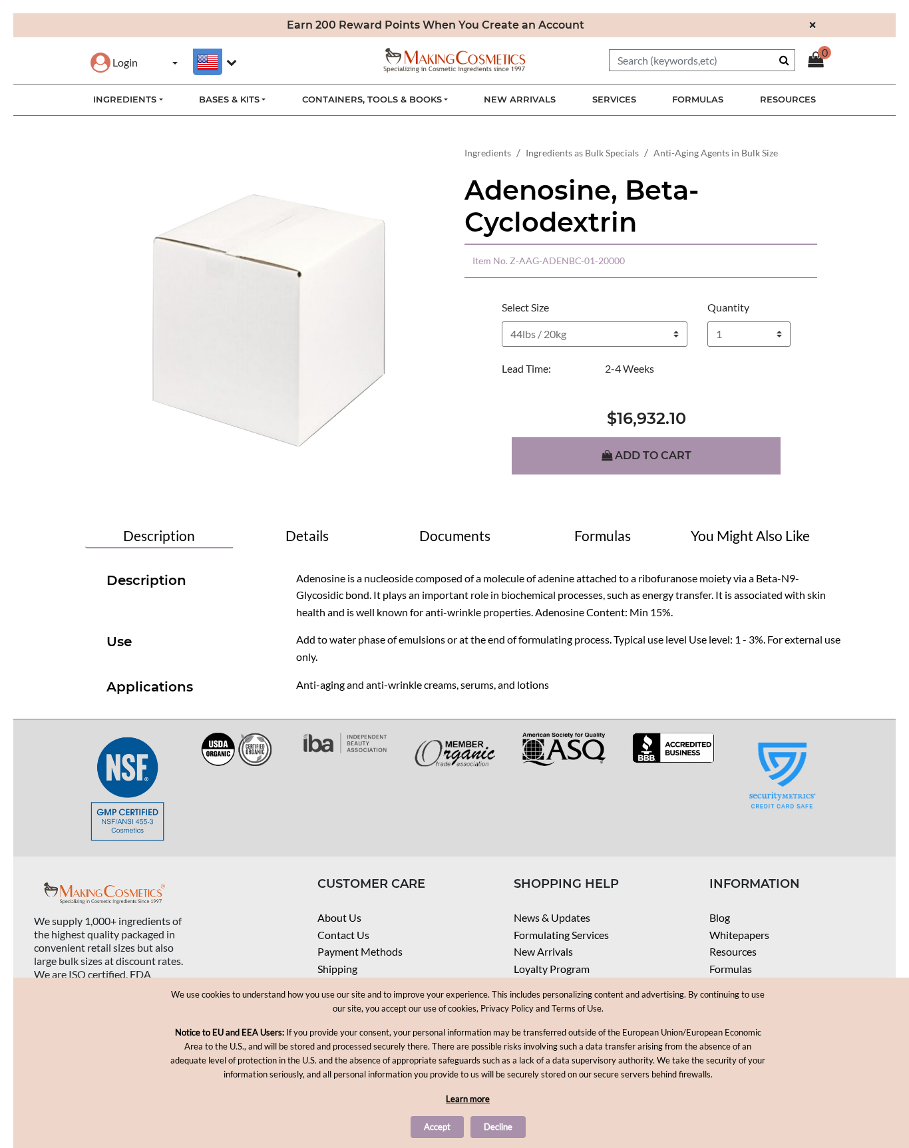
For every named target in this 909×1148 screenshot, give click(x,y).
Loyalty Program (552, 968)
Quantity (728, 307)
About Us (339, 917)
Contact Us (343, 934)
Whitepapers (739, 934)
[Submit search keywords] (784, 60)
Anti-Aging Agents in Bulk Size (715, 152)
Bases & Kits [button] (229, 99)
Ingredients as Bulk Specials (582, 152)
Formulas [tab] (602, 535)
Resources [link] (788, 99)
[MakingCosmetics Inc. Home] (454, 59)
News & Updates (552, 917)
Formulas (730, 968)
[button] (114, 62)
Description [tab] (159, 535)
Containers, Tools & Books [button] (372, 99)
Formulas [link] (697, 99)
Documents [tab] (454, 535)
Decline (498, 1126)
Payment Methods (360, 951)
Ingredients (487, 152)
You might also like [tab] (750, 535)
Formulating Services (561, 934)
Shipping (337, 968)
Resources (733, 951)
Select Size (525, 307)
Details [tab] (307, 535)
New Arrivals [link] (520, 99)
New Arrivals (543, 951)
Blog (719, 917)
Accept (437, 1126)
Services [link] (614, 99)
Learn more (468, 1098)
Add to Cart (651, 455)
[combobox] (702, 60)
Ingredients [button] (124, 99)
